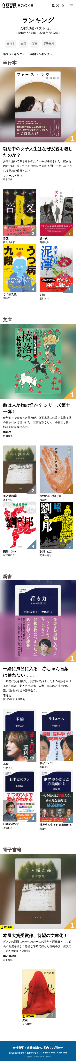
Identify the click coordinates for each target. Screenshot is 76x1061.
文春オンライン (34, 1053)
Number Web (49, 1053)
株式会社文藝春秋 (16, 1053)
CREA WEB (62, 1053)
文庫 (23, 43)
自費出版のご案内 (38, 1047)
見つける (58, 5)
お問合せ (57, 1047)
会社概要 (18, 1047)
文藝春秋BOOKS (17, 5)
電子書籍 (48, 43)
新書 (34, 43)
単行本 (11, 43)
